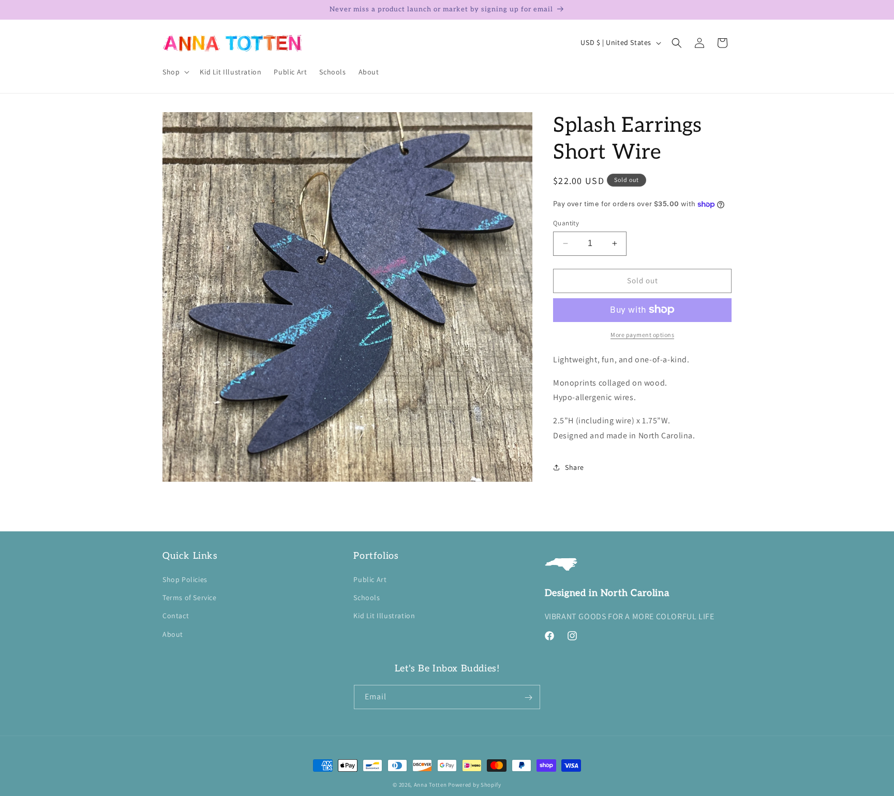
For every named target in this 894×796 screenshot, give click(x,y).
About (172, 634)
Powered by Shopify (474, 784)
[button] (174, 72)
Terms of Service (189, 598)
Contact (175, 616)
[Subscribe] (528, 697)
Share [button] (574, 467)
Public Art (369, 579)
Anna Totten (430, 784)
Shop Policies (184, 579)
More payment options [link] (642, 334)
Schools (366, 598)
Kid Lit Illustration (384, 616)
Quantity (566, 223)
